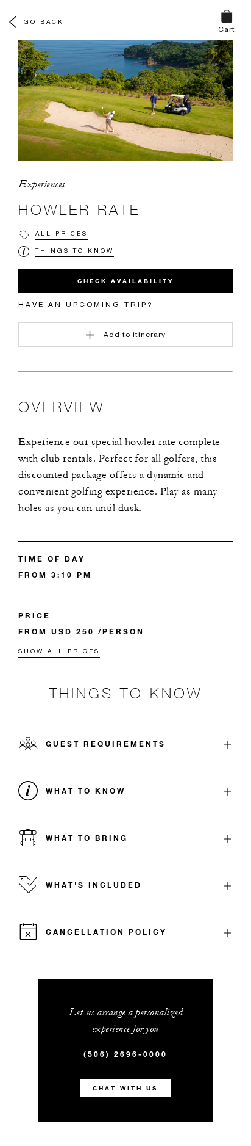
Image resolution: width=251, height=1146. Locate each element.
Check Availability (125, 281)
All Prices (61, 233)
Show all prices (59, 651)
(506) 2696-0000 (125, 1054)
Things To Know (74, 250)
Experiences (41, 184)
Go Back (44, 21)
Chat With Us (125, 1088)
